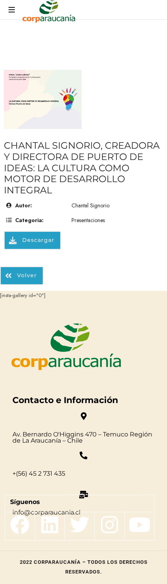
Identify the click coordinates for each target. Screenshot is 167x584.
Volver (26, 275)
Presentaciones (88, 220)
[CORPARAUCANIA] (49, 12)
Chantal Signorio (90, 205)
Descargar (37, 239)
